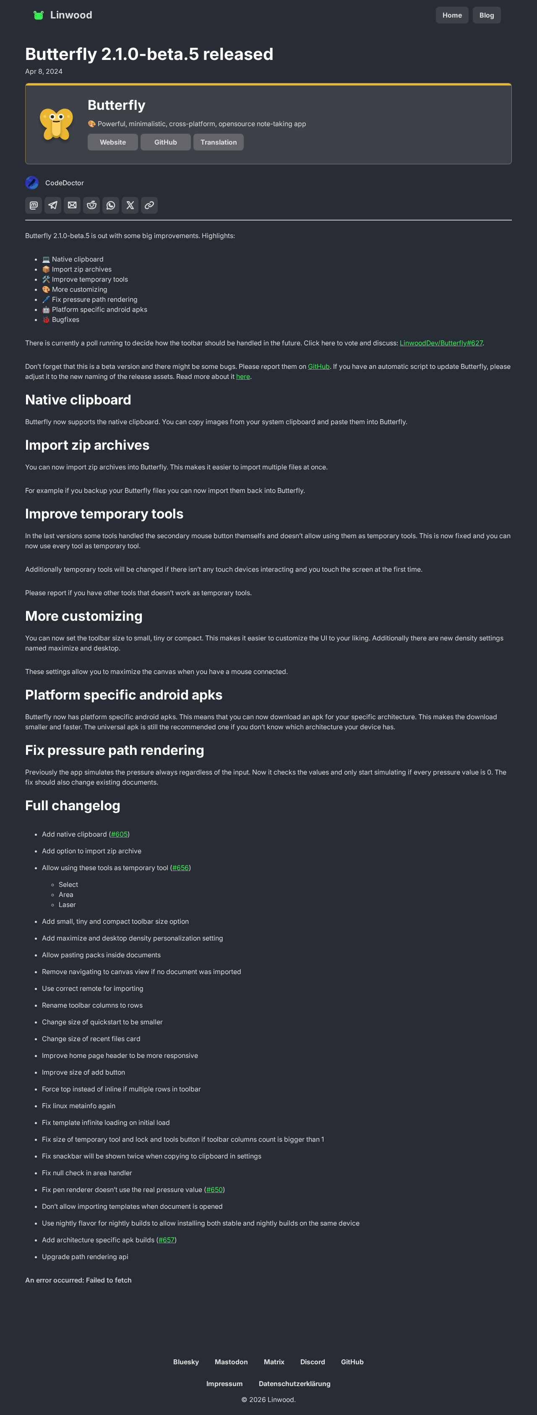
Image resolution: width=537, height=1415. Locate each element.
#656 (180, 867)
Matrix (274, 1362)
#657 (167, 1240)
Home (452, 15)
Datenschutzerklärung (295, 1383)
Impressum (224, 1383)
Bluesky (186, 1362)
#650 (214, 1189)
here (243, 376)
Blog (487, 15)
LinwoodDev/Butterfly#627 (441, 343)
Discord (312, 1362)
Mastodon (231, 1362)
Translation (219, 142)
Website (113, 142)
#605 (119, 834)
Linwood (71, 15)
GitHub (165, 142)
